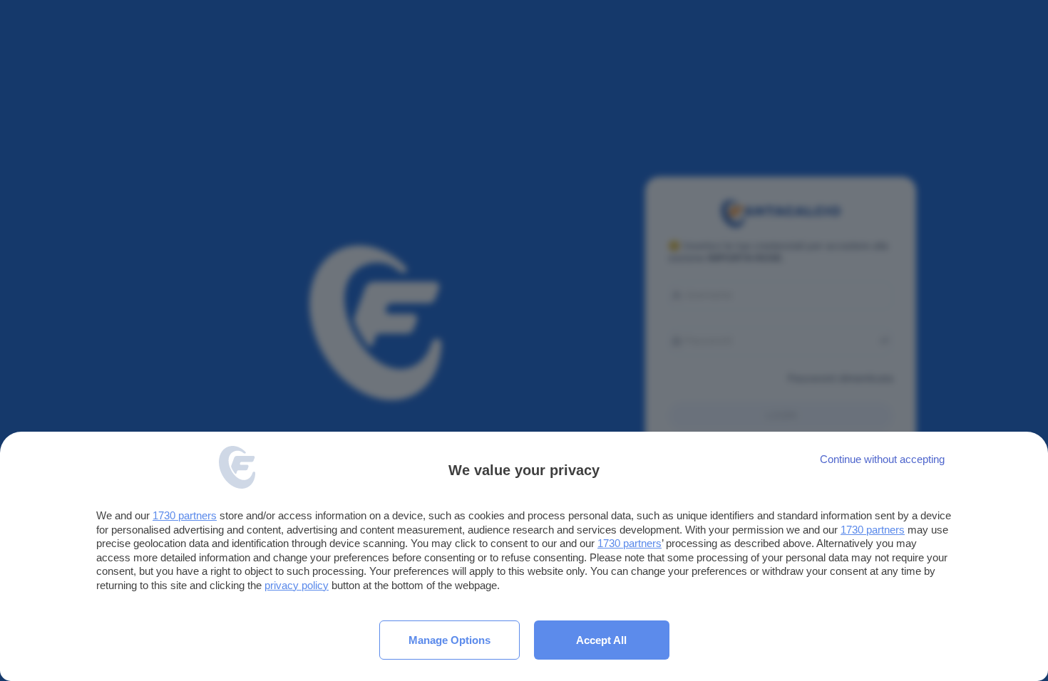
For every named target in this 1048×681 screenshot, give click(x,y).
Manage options (449, 640)
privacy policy (296, 585)
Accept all (601, 640)
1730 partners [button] (185, 515)
